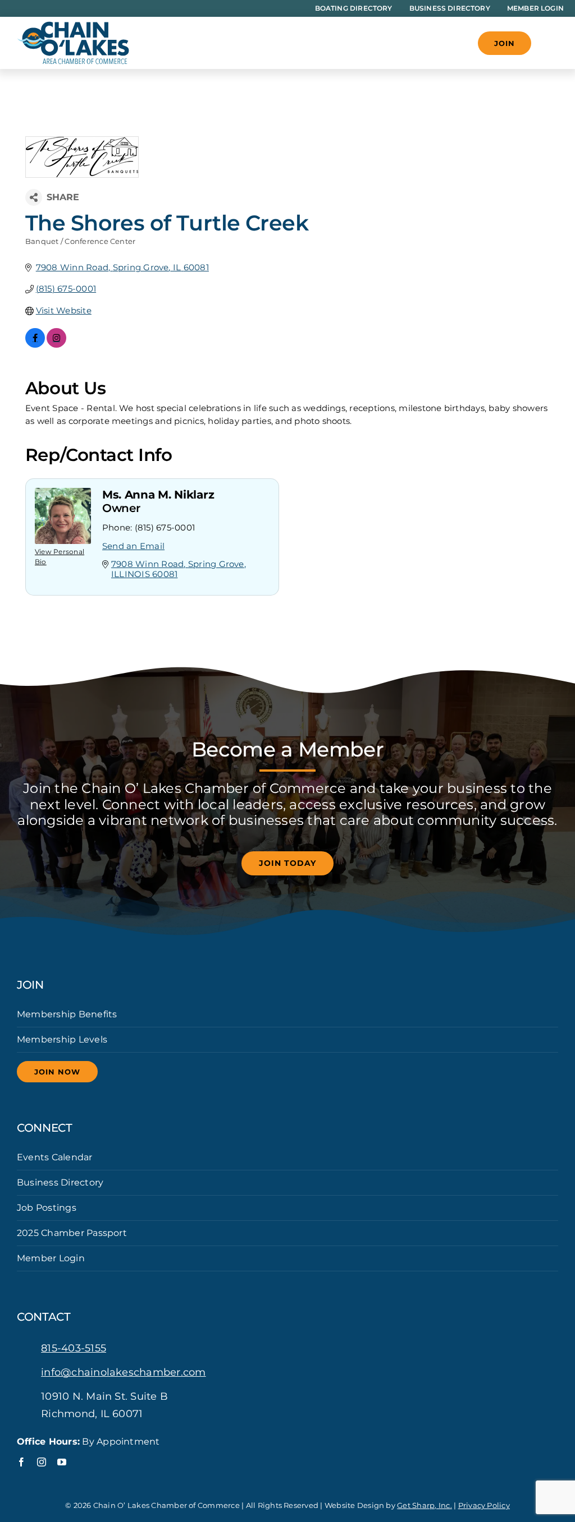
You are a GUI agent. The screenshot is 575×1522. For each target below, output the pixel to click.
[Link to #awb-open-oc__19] (550, 43)
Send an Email (133, 546)
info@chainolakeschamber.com (123, 1372)
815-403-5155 (73, 1348)
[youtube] (61, 1462)
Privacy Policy (484, 1505)
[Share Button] (33, 197)
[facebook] (21, 1462)
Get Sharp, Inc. (424, 1505)
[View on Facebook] (35, 344)
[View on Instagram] (56, 344)
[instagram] (41, 1462)
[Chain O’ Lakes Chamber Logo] (73, 25)
